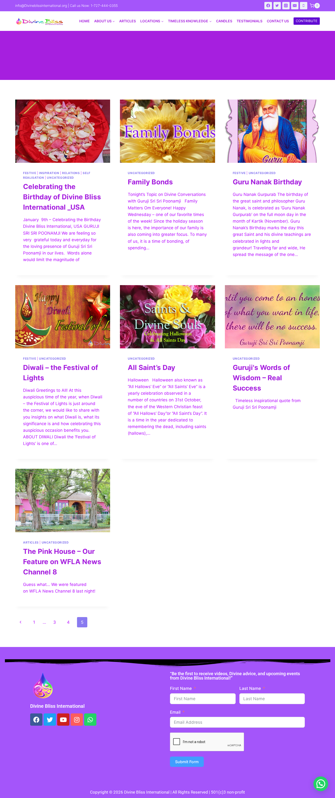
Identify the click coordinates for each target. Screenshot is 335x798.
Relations (71, 173)
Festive (29, 173)
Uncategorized (60, 177)
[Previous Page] (20, 622)
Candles (224, 21)
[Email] (295, 6)
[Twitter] (277, 6)
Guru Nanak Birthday (267, 182)
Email (175, 712)
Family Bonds (150, 182)
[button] (320, 783)
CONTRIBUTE (306, 21)
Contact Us (278, 21)
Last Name (250, 688)
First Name (181, 688)
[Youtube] (63, 719)
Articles (127, 21)
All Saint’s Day (151, 367)
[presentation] (62, 131)
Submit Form (187, 761)
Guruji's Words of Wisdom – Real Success (261, 377)
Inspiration (49, 173)
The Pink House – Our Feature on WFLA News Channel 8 (62, 561)
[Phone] (304, 6)
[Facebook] (268, 6)
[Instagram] (286, 6)
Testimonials (249, 21)
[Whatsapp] (90, 719)
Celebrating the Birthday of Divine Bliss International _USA (62, 196)
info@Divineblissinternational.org (41, 5)
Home (84, 21)
